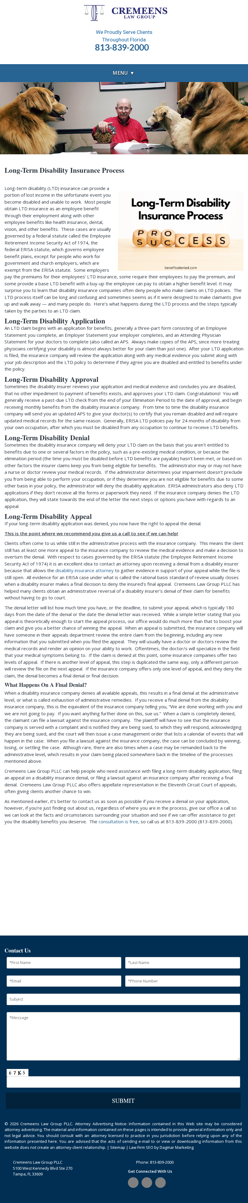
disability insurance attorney (84, 570)
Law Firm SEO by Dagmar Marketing (161, 1147)
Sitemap (117, 1147)
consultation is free (118, 821)
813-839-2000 (162, 1162)
